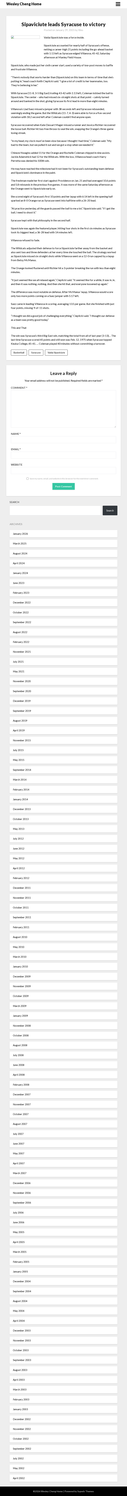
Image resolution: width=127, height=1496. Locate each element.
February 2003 (21, 1399)
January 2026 (20, 533)
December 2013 (22, 809)
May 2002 (18, 1468)
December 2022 (22, 602)
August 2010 (20, 936)
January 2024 (20, 572)
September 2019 (22, 710)
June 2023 (18, 582)
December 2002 (22, 1419)
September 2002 (22, 1448)
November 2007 (22, 1104)
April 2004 (19, 1320)
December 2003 (22, 1330)
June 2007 (18, 1143)
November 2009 (22, 986)
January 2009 (20, 1015)
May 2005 (18, 1232)
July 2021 (18, 661)
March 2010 (19, 956)
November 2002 (22, 1428)
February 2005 (21, 1261)
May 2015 (18, 759)
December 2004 (22, 1281)
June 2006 (18, 1222)
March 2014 (19, 779)
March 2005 (19, 1251)
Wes (80, 29)
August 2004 (20, 1300)
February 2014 (21, 789)
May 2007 (18, 1153)
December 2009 (22, 976)
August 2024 (20, 553)
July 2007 (18, 1133)
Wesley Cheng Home (24, 4)
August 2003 (20, 1369)
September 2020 (22, 691)
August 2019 (20, 720)
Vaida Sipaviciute (56, 352)
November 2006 (22, 1192)
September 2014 (22, 769)
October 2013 (21, 819)
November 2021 (22, 651)
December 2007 (22, 1094)
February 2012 (21, 877)
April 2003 (19, 1379)
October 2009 (21, 995)
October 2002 (21, 1438)
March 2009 (19, 1005)
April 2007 (19, 1163)
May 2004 (18, 1310)
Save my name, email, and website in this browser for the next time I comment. (64, 478)
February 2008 (21, 1084)
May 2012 (18, 858)
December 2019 (22, 700)
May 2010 (18, 946)
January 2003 (20, 1409)
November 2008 (22, 1025)
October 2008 (21, 1035)
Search (14, 502)
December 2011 (22, 887)
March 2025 (19, 543)
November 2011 (22, 897)
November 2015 (22, 740)
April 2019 (19, 730)
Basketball (19, 352)
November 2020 (22, 681)
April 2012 (19, 868)
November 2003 (22, 1340)
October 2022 (21, 612)
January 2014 (20, 799)
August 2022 (20, 632)
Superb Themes (85, 1491)
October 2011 (21, 907)
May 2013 (18, 828)
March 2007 (19, 1173)
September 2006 (22, 1202)
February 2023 (21, 592)
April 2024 (19, 563)
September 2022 (22, 622)
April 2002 (19, 1478)
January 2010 (20, 966)
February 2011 (21, 927)
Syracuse (36, 352)
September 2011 (22, 917)
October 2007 (21, 1114)
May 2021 (18, 671)
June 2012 (18, 848)
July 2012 (18, 838)
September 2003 (22, 1359)
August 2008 (20, 1045)
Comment (19, 387)
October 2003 (21, 1350)
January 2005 (20, 1271)
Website (16, 464)
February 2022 (21, 641)
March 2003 (19, 1389)
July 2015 (18, 750)
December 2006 (22, 1183)
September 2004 (22, 1291)
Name (16, 433)
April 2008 (19, 1074)
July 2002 (18, 1458)
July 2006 (18, 1212)
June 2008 (18, 1064)
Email (16, 449)
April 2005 (19, 1242)
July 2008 (18, 1055)
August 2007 (20, 1123)
